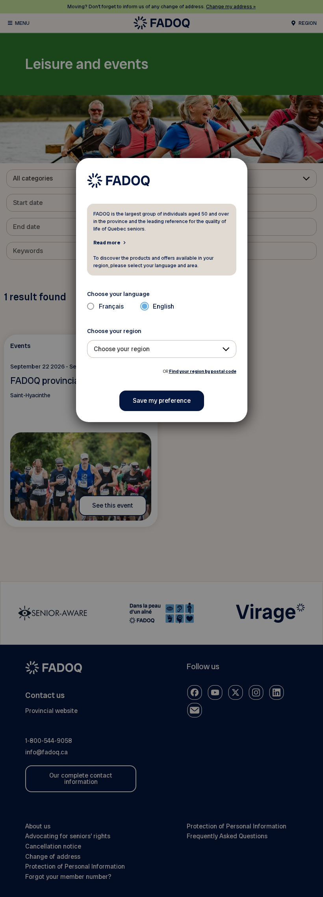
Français (111, 306)
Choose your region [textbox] (122, 349)
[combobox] (161, 349)
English (163, 306)
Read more (106, 242)
